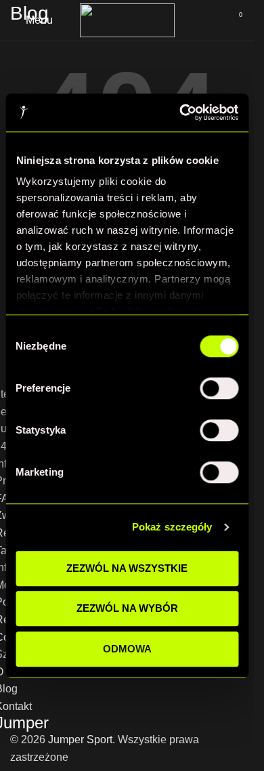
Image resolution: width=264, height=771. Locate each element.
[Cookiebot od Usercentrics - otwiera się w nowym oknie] (180, 112)
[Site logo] (127, 19)
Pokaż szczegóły (172, 527)
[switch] (219, 388)
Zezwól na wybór (127, 608)
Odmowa (127, 648)
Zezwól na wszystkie (127, 568)
